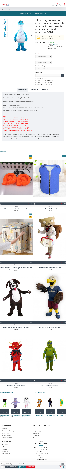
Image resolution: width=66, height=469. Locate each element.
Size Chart (34, 90)
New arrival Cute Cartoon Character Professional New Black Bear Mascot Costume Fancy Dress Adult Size (50, 415)
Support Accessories (41, 78)
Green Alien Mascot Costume (49, 385)
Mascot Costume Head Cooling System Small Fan (16, 209)
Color (36, 60)
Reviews (45, 90)
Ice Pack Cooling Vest (50, 209)
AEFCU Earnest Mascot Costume (49, 327)
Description (22, 90)
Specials (3, 151)
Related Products (6, 392)
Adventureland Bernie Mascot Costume (16, 327)
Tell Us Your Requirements (42, 66)
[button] (10, 35)
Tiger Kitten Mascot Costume (39, 415)
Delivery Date (39, 72)
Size (36, 54)
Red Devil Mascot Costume (16, 385)
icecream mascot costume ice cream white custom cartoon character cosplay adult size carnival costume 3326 (26, 415)
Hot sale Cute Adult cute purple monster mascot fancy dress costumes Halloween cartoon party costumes (15, 415)
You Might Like (40, 392)
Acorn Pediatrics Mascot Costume (50, 267)
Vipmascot (54, 44)
